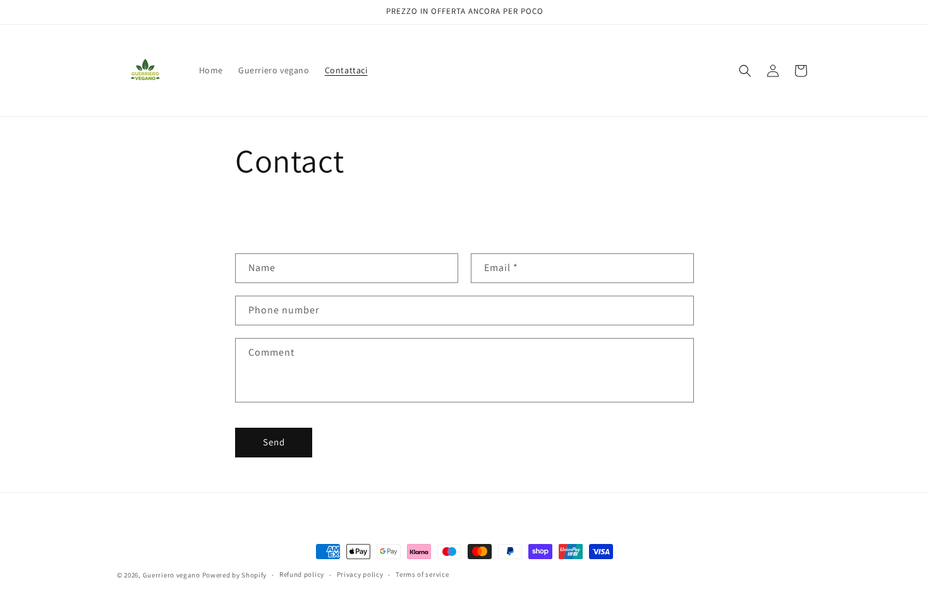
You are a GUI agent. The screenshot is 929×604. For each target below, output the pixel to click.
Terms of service (422, 574)
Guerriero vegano (171, 575)
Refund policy (301, 574)
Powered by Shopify (234, 575)
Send (274, 442)
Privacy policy (360, 574)
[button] (745, 71)
